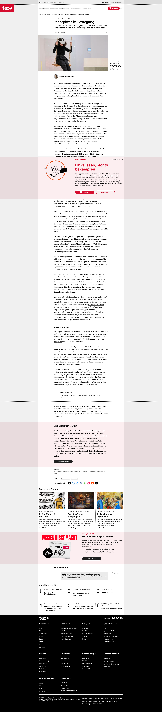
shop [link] (55, 2)
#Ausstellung (78, 471)
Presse (84, 639)
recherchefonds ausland (111, 636)
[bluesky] (117, 619)
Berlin (41, 642)
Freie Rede (42, 669)
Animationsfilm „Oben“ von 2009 (67, 289)
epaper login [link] (118, 2)
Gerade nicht (115, 159)
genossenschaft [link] (109, 2)
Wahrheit (42, 647)
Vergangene (86, 666)
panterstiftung (108, 639)
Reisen (41, 683)
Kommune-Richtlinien (108, 698)
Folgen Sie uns (107, 618)
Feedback (64, 683)
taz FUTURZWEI (109, 661)
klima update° (43, 663)
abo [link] (103, 2)
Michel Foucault (66, 639)
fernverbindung (44, 661)
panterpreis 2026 (109, 642)
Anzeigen (42, 691)
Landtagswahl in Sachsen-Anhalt (69, 629)
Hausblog (85, 631)
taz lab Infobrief (66, 666)
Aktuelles (85, 628)
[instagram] (121, 619)
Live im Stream (87, 663)
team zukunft (65, 658)
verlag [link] (41, 2)
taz (44, 618)
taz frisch (63, 661)
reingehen (42, 672)
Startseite (42, 14)
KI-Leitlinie (118, 698)
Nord (40, 644)
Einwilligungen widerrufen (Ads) (92, 704)
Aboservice (64, 685)
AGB (107, 701)
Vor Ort (84, 661)
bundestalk (42, 658)
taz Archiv (107, 667)
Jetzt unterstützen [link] (63, 461)
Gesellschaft (43, 634)
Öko (40, 631)
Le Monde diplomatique (111, 664)
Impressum (101, 701)
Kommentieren (65, 479)
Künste (54, 14)
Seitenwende (113, 701)
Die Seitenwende (87, 634)
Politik (41, 628)
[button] (121, 8)
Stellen (84, 636)
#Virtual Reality (58, 471)
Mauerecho (42, 666)
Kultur (48, 14)
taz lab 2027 (86, 669)
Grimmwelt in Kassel (75, 106)
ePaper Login (65, 688)
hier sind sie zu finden (73, 578)
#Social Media (101, 471)
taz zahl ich (107, 634)
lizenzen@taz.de (51, 701)
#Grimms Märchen (68, 471)
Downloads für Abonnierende (70, 691)
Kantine (41, 686)
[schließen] (121, 159)
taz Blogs (107, 659)
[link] (48, 8)
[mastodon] (113, 619)
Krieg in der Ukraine (67, 636)
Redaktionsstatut (94, 698)
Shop (41, 688)
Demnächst (85, 658)
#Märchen (86, 471)
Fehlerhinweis (74, 479)
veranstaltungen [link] (48, 2)
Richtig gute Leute (66, 634)
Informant (85, 701)
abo (105, 628)
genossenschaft (109, 631)
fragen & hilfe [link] (61, 2)
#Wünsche (93, 471)
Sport (41, 639)
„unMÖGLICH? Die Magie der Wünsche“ (84, 395)
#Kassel (56, 473)
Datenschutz (93, 701)
